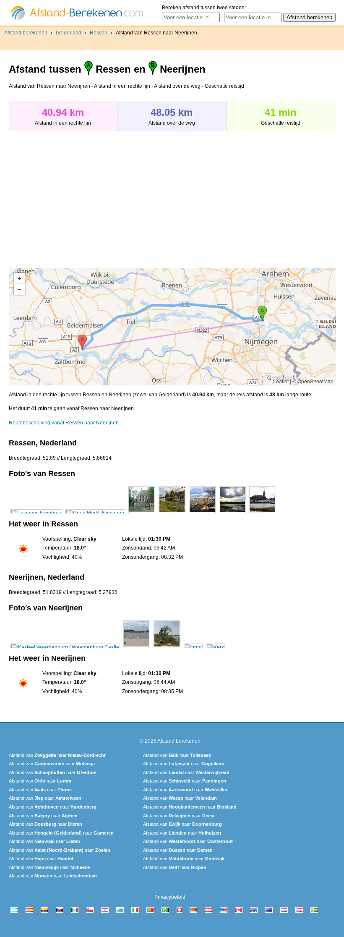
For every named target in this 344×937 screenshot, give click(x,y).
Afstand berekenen (25, 33)
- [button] (19, 289)
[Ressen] (36, 513)
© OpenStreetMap (313, 381)
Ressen (98, 33)
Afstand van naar (57, 755)
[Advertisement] (79, 195)
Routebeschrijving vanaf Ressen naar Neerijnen (64, 423)
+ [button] (19, 278)
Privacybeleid (169, 897)
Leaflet (281, 381)
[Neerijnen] (65, 647)
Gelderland (68, 33)
